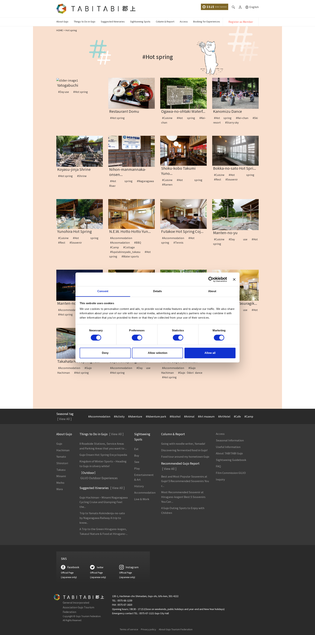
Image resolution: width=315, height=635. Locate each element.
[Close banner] (234, 279)
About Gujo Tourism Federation (175, 629)
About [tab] (212, 291)
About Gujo (62, 21)
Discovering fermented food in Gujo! (184, 450)
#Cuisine (168, 118)
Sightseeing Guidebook (231, 460)
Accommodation (144, 492)
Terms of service (129, 629)
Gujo (59, 443)
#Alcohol (175, 416)
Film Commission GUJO (231, 473)
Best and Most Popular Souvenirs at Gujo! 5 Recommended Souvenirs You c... (185, 481)
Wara (59, 489)
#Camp (115, 247)
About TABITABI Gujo (229, 453)
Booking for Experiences (206, 21)
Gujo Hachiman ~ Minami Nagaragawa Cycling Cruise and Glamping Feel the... (103, 502)
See (136, 462)
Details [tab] (157, 291)
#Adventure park (156, 416)
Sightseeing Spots (140, 21)
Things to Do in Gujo (84, 21)
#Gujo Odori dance (191, 372)
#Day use (64, 92)
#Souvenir (232, 179)
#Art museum (206, 416)
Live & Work (141, 499)
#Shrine (83, 176)
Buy (136, 455)
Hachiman (62, 450)
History (139, 486)
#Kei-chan (243, 118)
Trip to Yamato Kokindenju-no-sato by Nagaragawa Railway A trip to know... (102, 517)
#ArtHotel (224, 416)
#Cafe (237, 416)
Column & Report (165, 21)
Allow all (210, 352)
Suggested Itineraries (113, 21)
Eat (136, 449)
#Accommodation (122, 238)
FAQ (218, 466)
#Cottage (130, 247)
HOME (59, 30)
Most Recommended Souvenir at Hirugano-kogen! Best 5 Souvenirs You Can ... (183, 496)
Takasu (60, 470)
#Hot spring (81, 92)
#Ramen (168, 184)
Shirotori (62, 463)
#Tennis (180, 242)
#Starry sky (233, 122)
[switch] (137, 338)
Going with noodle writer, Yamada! (183, 443)
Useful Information (228, 447)
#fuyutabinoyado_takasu (126, 252)
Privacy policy (148, 629)
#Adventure (135, 416)
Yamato (61, 456)
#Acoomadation (121, 242)
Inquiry (220, 479)
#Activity (119, 416)
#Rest (219, 179)
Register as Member (240, 22)
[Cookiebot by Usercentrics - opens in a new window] (211, 279)
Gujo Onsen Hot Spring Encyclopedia (103, 455)
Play (137, 468)
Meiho (60, 482)
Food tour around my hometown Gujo (185, 456)
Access (184, 21)
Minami (61, 476)
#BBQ (139, 242)
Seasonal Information (230, 440)
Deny (105, 352)
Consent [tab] (102, 291)
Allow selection (157, 352)
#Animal (189, 416)
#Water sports (131, 256)
